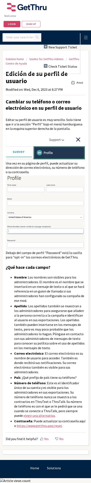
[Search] (37, 37)
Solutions (54, 468)
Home (34, 468)
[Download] (37, 243)
